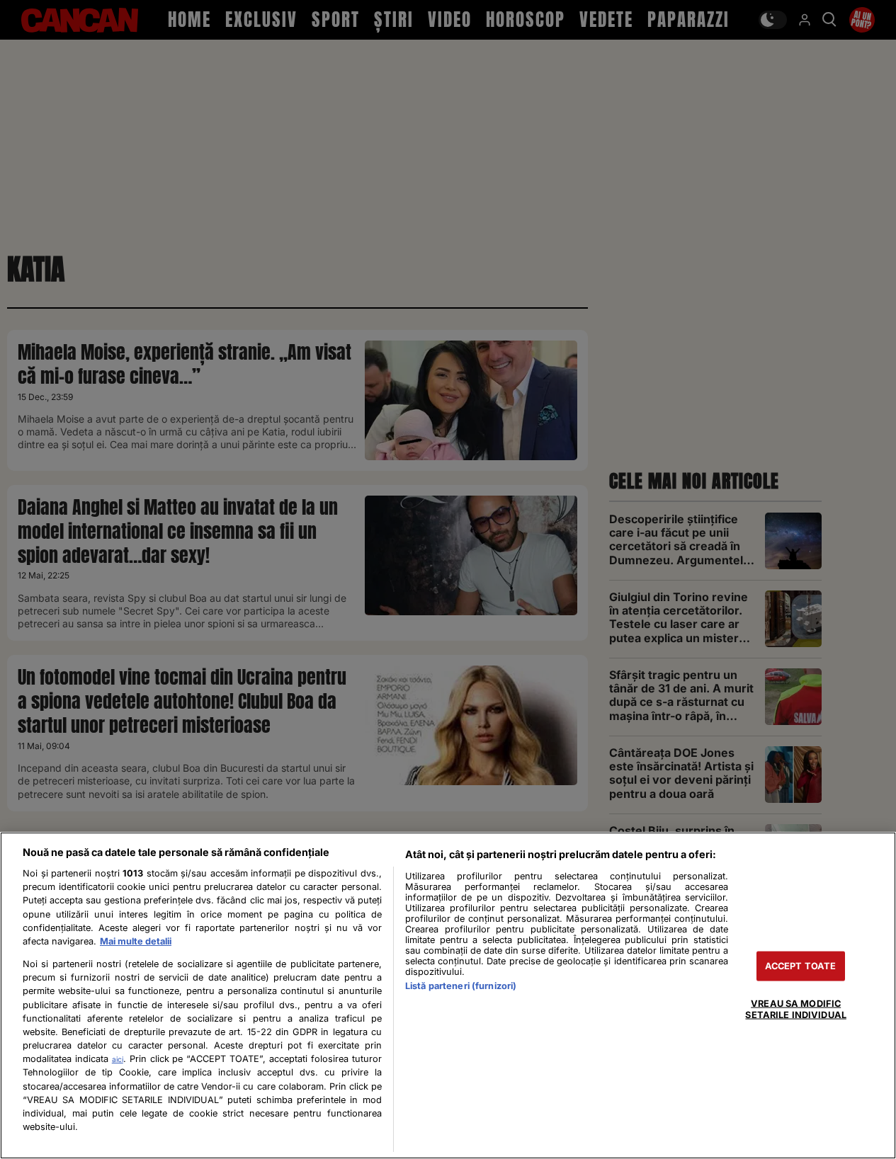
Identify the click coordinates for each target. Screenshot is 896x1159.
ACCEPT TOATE (801, 966)
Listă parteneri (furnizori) (460, 986)
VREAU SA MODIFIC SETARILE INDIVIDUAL (795, 1009)
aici (117, 1059)
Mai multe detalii (135, 941)
